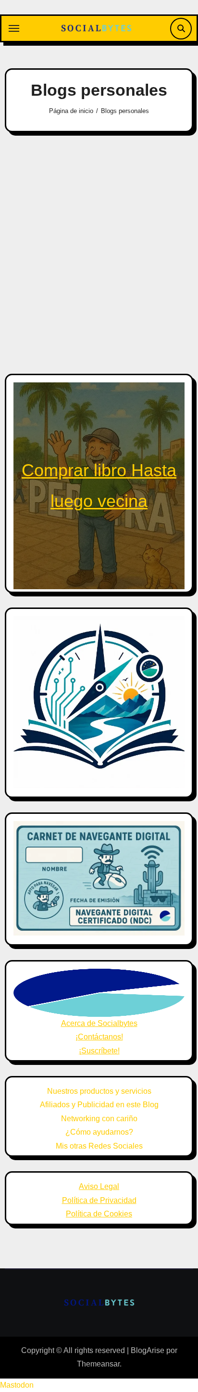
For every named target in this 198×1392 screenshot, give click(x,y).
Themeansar (98, 1364)
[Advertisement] (99, 246)
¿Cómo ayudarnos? (99, 1132)
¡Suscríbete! (99, 1051)
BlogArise (147, 1350)
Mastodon (17, 1385)
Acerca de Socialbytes (99, 1023)
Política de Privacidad (99, 1200)
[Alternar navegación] (14, 28)
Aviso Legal (99, 1186)
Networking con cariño (99, 1118)
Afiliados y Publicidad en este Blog (99, 1105)
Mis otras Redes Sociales (99, 1146)
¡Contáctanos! (99, 1037)
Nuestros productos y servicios (99, 1091)
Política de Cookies (99, 1214)
